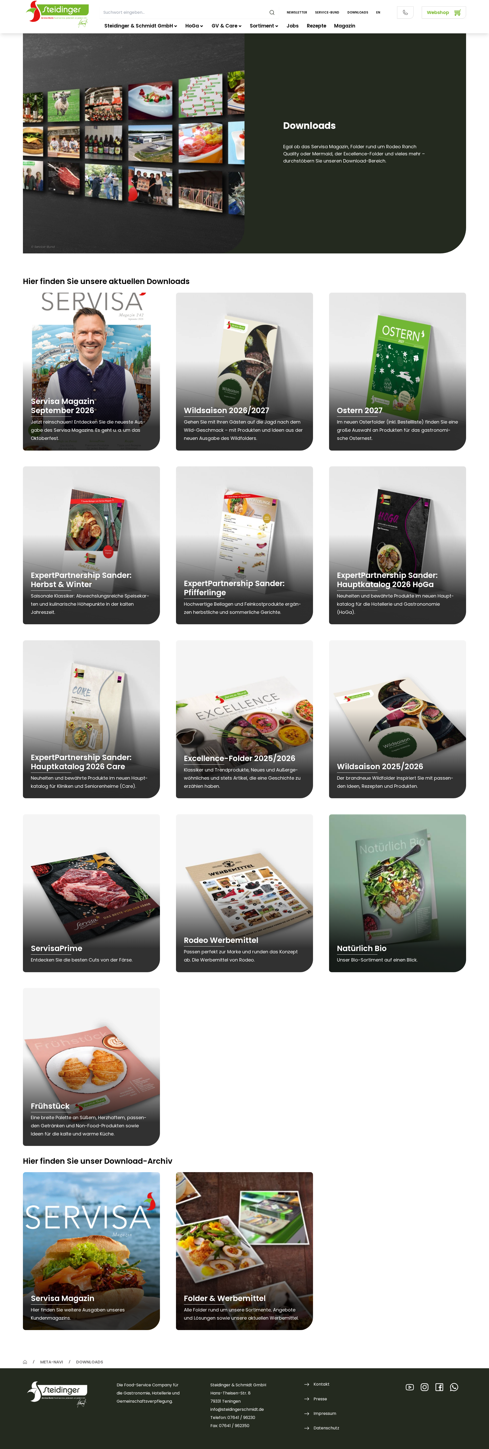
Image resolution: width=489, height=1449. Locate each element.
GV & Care (224, 25)
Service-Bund (327, 12)
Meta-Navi (51, 1362)
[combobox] (189, 12)
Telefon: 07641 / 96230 (232, 1417)
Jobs (293, 25)
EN (378, 12)
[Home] (25, 1362)
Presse (320, 1399)
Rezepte (316, 25)
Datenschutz (326, 1428)
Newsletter (297, 12)
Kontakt (322, 1384)
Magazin (344, 25)
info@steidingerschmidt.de (237, 1409)
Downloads (357, 12)
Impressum (325, 1413)
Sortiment (262, 25)
